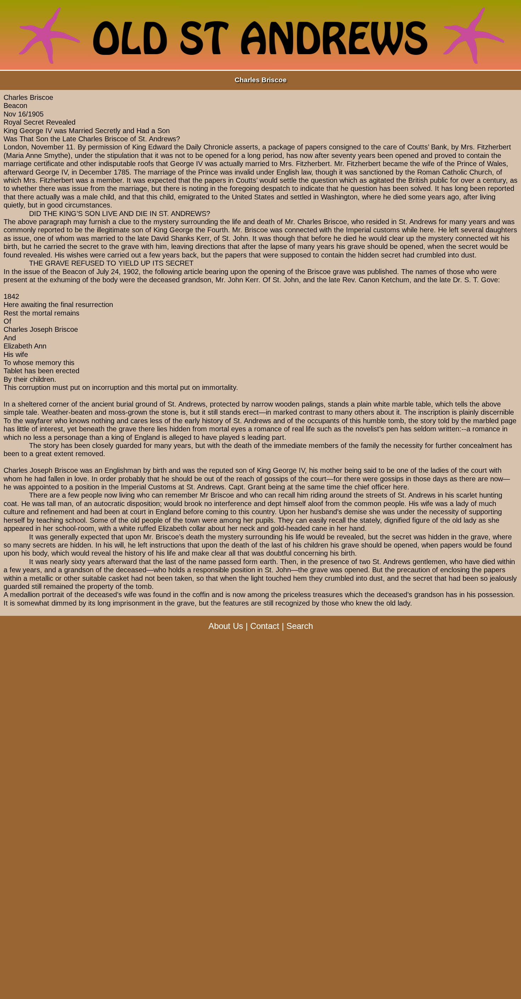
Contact (264, 626)
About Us (225, 626)
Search (299, 626)
